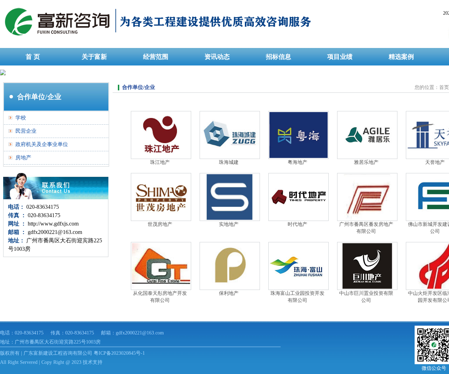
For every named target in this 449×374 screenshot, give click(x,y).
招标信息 (278, 56)
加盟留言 (33, 74)
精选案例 (401, 56)
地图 (94, 74)
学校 (20, 117)
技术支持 (92, 362)
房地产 (23, 157)
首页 (444, 87)
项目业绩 (340, 56)
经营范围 (155, 56)
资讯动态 (217, 56)
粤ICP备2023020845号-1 (119, 353)
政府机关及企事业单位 (41, 144)
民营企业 (25, 131)
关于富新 (94, 56)
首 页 (33, 56)
